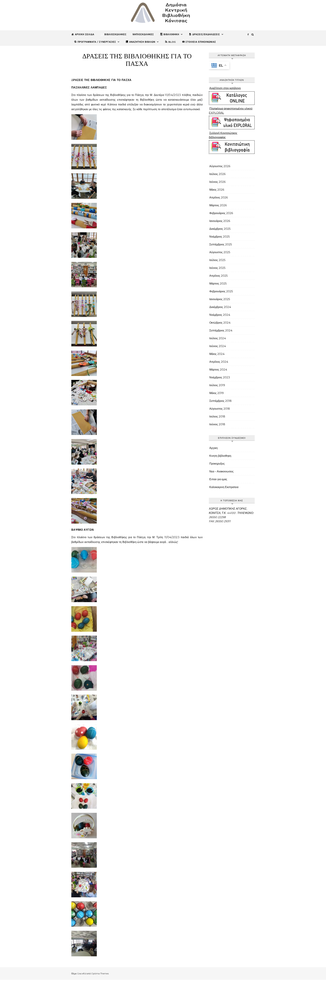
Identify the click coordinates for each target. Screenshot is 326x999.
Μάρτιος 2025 (218, 283)
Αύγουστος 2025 (219, 252)
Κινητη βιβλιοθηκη (220, 455)
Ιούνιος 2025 (217, 268)
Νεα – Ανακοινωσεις (221, 471)
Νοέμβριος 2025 (219, 236)
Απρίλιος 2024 (218, 361)
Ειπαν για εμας (218, 479)
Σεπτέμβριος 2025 (220, 244)
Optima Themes (100, 973)
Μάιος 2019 (216, 393)
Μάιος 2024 (217, 354)
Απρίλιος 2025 (218, 275)
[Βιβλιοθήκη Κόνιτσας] (163, 14)
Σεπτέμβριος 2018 (220, 400)
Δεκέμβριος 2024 (220, 307)
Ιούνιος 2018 (217, 424)
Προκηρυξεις (217, 463)
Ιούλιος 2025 (217, 260)
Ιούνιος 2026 (217, 181)
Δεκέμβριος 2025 (220, 228)
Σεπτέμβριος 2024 (220, 330)
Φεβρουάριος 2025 (221, 291)
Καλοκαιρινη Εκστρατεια (223, 487)
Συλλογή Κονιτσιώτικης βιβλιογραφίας (223, 135)
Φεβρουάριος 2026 (221, 213)
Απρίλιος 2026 (218, 197)
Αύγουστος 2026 (219, 166)
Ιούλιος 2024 (217, 338)
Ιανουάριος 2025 (219, 299)
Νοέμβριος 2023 (219, 377)
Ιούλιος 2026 (217, 174)
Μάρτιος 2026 (218, 205)
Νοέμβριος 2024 (219, 314)
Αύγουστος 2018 (219, 408)
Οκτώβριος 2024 (220, 322)
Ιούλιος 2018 (217, 416)
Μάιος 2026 (216, 189)
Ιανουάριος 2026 (219, 221)
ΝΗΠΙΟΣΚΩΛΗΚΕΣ (143, 34)
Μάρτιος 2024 (218, 369)
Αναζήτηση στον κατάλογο (225, 88)
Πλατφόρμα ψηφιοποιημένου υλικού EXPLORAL (230, 110)
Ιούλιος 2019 (217, 385)
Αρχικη (213, 448)
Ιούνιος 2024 (217, 346)
